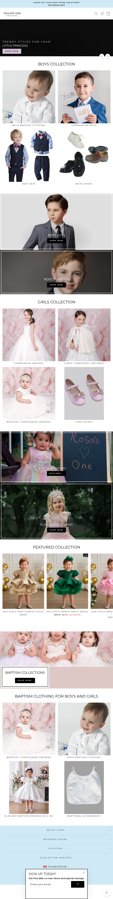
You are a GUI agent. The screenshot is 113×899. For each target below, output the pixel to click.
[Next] (107, 56)
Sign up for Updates (55, 858)
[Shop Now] (56, 511)
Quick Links (56, 830)
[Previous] (101, 56)
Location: (55, 848)
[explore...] (56, 457)
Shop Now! (25, 680)
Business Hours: (56, 839)
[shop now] (56, 221)
